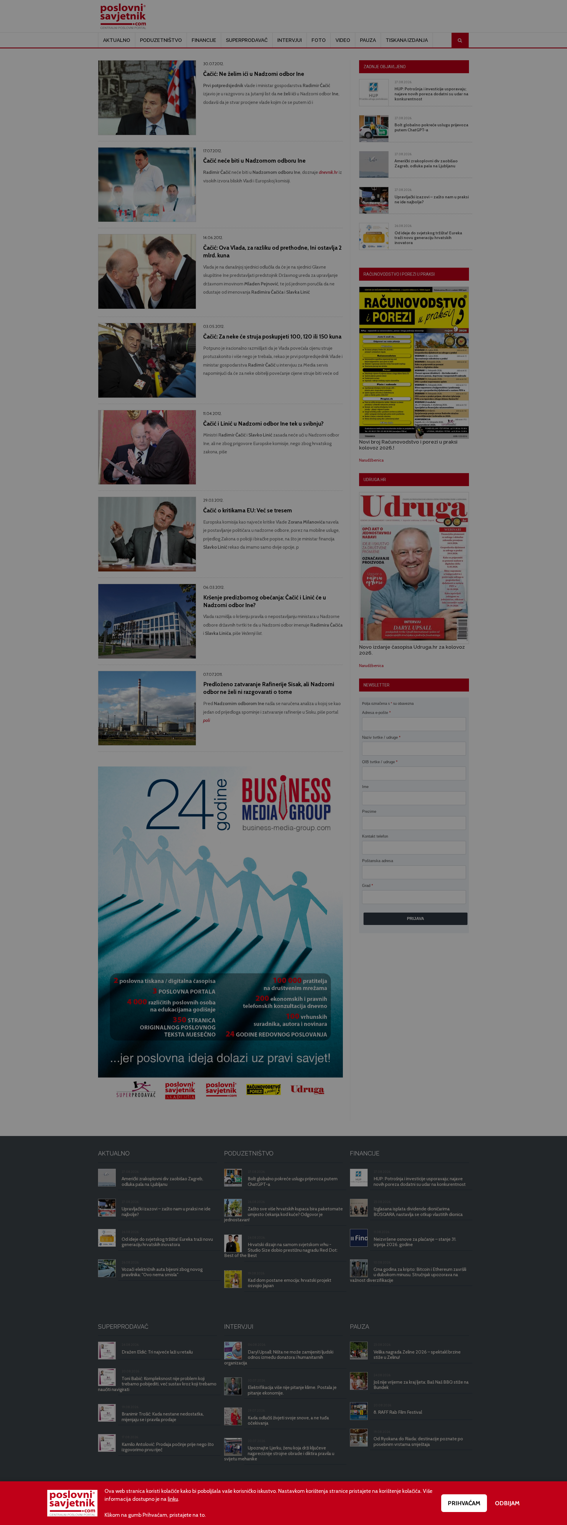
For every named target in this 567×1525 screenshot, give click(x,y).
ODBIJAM (507, 1503)
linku (173, 1499)
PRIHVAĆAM (464, 1503)
